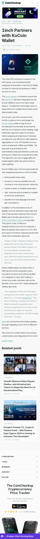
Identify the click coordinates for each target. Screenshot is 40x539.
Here (4, 321)
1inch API (9, 100)
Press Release (17, 21)
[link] (12, 23)
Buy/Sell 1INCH (7, 341)
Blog (9, 21)
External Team (17, 45)
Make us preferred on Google (13, 49)
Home (3, 21)
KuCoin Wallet (7, 123)
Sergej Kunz (27, 298)
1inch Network (12, 96)
